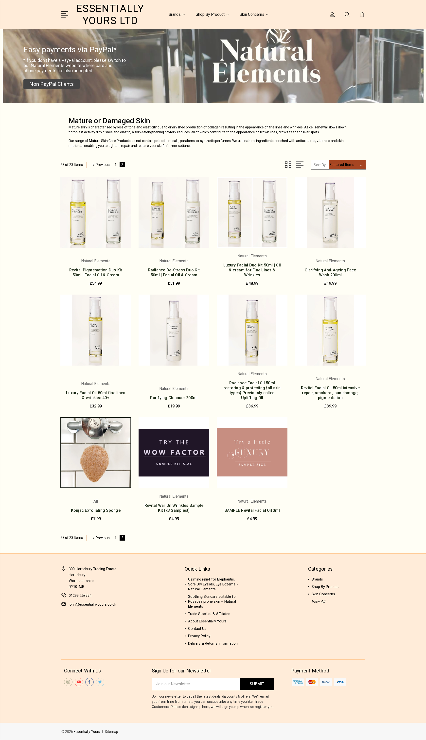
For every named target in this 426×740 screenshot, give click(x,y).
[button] (51, 84)
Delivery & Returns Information (213, 643)
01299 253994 (80, 595)
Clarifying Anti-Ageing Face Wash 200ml (330, 272)
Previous (103, 164)
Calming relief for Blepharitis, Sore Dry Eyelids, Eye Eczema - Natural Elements (213, 584)
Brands (175, 14)
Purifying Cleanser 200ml (173, 397)
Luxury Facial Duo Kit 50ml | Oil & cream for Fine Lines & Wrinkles (252, 270)
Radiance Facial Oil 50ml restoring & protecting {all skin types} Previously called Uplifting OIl (252, 390)
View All (318, 601)
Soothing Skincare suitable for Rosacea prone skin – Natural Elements (212, 601)
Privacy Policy (199, 636)
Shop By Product (210, 14)
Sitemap (111, 732)
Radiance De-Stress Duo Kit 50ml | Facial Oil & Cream (174, 272)
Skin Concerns (252, 14)
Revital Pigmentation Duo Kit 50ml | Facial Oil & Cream (95, 272)
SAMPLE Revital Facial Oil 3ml (252, 510)
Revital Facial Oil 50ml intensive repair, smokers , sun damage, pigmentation (330, 393)
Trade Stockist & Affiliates (209, 614)
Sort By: (320, 165)
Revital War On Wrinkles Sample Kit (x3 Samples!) (174, 508)
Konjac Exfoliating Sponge (96, 510)
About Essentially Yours (207, 621)
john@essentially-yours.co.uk (92, 604)
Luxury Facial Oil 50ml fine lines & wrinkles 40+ (95, 395)
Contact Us (197, 628)
